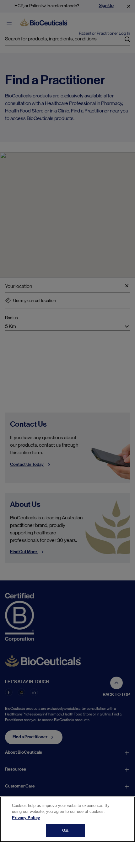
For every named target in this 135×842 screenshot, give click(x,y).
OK (65, 830)
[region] (67, 819)
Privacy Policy (26, 817)
